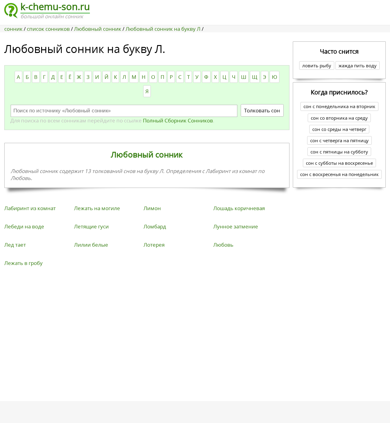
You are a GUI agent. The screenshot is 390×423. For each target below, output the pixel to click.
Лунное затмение (235, 226)
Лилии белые (91, 244)
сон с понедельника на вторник (339, 106)
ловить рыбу (316, 65)
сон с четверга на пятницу (339, 140)
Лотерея (154, 244)
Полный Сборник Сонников (177, 120)
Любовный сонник (147, 154)
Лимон (152, 208)
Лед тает (15, 244)
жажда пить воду (358, 65)
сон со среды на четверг (339, 129)
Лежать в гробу (23, 262)
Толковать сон (262, 110)
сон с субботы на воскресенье (339, 163)
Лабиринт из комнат (30, 208)
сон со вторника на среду (339, 118)
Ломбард (155, 226)
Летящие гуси (91, 226)
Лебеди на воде (24, 226)
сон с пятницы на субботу (339, 152)
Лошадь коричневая (239, 208)
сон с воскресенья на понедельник (339, 174)
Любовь (223, 244)
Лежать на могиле (97, 208)
